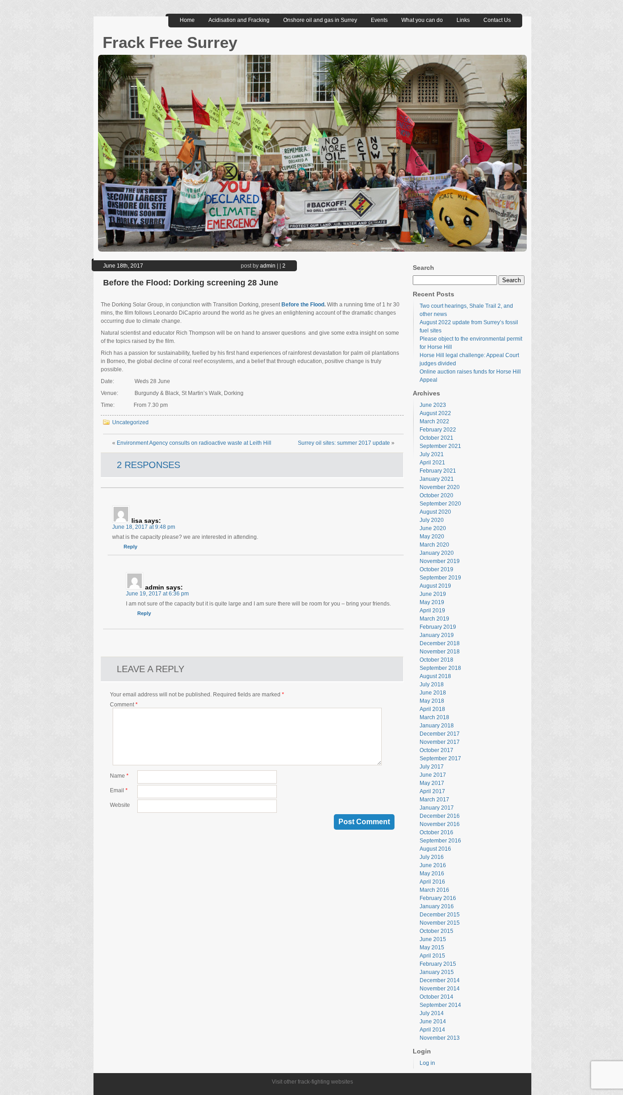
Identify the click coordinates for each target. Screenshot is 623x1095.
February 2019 (438, 627)
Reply (130, 546)
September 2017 (440, 758)
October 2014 (436, 997)
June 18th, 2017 (123, 266)
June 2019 (433, 594)
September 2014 (440, 1005)
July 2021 (432, 454)
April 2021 (432, 462)
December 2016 (440, 816)
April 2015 (432, 956)
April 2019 (432, 610)
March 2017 (434, 799)
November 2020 (440, 487)
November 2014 (440, 988)
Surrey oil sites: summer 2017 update (344, 443)
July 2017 (432, 766)
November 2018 (440, 651)
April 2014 (432, 1030)
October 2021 (436, 438)
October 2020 (436, 495)
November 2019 (440, 561)
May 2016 (432, 873)
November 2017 (440, 742)
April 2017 (432, 791)
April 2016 (432, 882)
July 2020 (432, 520)
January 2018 (437, 725)
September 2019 (440, 577)
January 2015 (437, 972)
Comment (124, 704)
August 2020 (435, 512)
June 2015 (433, 939)
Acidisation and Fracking (239, 20)
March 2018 (434, 717)
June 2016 (433, 865)
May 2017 (432, 783)
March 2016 (434, 890)
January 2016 (437, 906)
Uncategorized (130, 422)
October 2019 (436, 569)
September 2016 (440, 840)
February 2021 (438, 471)
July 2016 (432, 857)
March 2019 (434, 619)
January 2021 (437, 479)
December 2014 (440, 980)
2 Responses (148, 465)
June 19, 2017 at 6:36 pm (157, 593)
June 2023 (433, 405)
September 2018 (440, 668)
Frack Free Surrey (170, 42)
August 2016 (435, 849)
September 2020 (440, 503)
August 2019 (435, 586)
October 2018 (436, 660)
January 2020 (437, 553)
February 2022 (438, 429)
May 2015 (432, 947)
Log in (427, 1063)
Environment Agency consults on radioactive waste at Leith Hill (194, 443)
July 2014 (432, 1013)
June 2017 (433, 775)
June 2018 (433, 693)
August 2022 (435, 413)
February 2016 (438, 898)
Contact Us (497, 20)
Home (187, 20)
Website (120, 805)
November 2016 (440, 824)
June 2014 (433, 1021)
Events (379, 20)
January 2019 (437, 635)
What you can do (422, 20)
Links (463, 20)
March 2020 (434, 545)
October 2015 (436, 931)
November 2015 (440, 923)
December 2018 (440, 643)
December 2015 (440, 914)
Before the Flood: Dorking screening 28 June (190, 282)
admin (267, 266)
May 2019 (432, 602)
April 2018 (432, 709)
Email (119, 790)
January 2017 (437, 808)
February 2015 (438, 964)
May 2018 (432, 701)
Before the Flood (302, 304)
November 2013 (440, 1038)
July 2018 (432, 684)
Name (119, 776)
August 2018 (435, 676)
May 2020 (432, 536)
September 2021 (440, 446)
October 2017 (436, 750)
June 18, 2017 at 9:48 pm (143, 527)
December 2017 (440, 734)
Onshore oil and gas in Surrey (320, 20)
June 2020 (433, 528)
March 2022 (434, 421)
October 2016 (436, 832)
